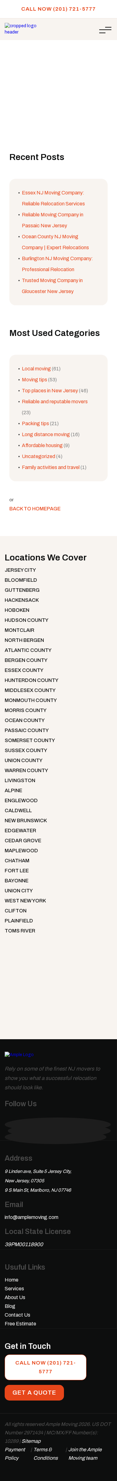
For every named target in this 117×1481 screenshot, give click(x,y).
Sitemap (31, 1441)
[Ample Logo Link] (19, 1057)
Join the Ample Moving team (85, 1454)
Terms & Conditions (45, 1454)
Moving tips (34, 379)
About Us (15, 1297)
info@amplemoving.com (31, 1217)
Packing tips (35, 423)
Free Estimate (20, 1323)
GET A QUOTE (34, 1392)
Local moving (36, 368)
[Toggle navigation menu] (105, 30)
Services (14, 1288)
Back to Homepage (35, 508)
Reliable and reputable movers (55, 401)
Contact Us (17, 1315)
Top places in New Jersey (50, 390)
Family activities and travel (51, 467)
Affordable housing (42, 445)
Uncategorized (38, 456)
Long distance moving (46, 434)
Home (26, 61)
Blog (10, 1306)
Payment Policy (15, 1454)
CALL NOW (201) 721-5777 (58, 9)
